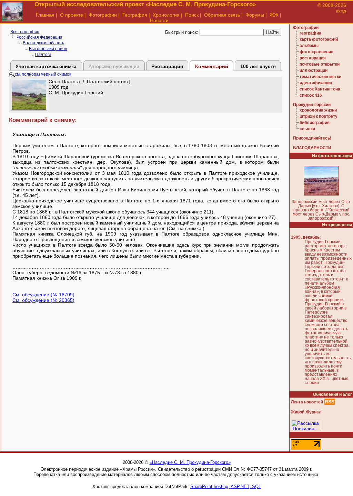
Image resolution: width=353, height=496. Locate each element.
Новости (159, 20)
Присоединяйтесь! (312, 138)
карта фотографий (319, 39)
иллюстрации (313, 70)
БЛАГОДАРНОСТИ (312, 148)
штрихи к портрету (318, 116)
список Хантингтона (320, 89)
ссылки (307, 129)
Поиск (192, 15)
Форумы (254, 15)
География (134, 15)
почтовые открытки (320, 64)
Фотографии (103, 15)
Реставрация (167, 66)
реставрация (313, 58)
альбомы (309, 46)
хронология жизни (318, 110)
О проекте (71, 15)
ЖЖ (274, 15)
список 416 (311, 95)
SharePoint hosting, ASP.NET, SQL (225, 486)
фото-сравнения (316, 52)
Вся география (24, 32)
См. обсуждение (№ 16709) (43, 294)
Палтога (43, 55)
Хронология (166, 15)
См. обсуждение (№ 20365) (43, 300)
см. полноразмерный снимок (43, 74)
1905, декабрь (305, 237)
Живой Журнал (306, 412)
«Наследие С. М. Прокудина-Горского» (190, 462)
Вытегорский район (48, 49)
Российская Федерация (39, 37)
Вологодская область (43, 43)
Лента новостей (307, 402)
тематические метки (320, 77)
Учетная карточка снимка (46, 66)
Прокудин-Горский (312, 105)
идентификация (316, 83)
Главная (45, 15)
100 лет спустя (258, 66)
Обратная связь (222, 15)
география (310, 33)
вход (341, 10)
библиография (315, 123)
